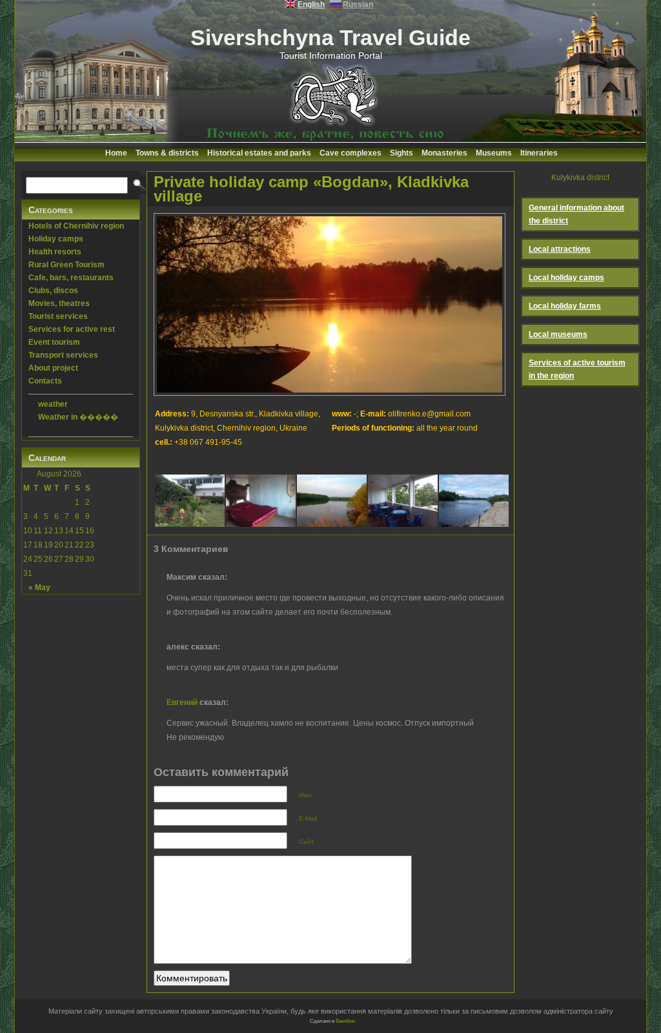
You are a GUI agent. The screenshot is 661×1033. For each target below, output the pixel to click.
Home (116, 153)
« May (39, 587)
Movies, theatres (59, 303)
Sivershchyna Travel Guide (330, 37)
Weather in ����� (78, 417)
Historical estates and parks (259, 153)
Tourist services (58, 316)
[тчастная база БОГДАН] (474, 498)
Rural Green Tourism (66, 264)
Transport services (63, 355)
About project (53, 368)
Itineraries (539, 153)
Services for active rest (71, 329)
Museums (494, 153)
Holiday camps (55, 238)
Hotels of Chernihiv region (76, 225)
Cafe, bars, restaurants (71, 277)
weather (53, 404)
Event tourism (54, 342)
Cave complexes (350, 153)
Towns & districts (167, 153)
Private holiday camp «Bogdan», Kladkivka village (311, 189)
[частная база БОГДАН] (190, 498)
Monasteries (444, 153)
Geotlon (345, 1021)
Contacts (45, 380)
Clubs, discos (53, 290)
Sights (401, 153)
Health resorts (54, 251)
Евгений (182, 702)
